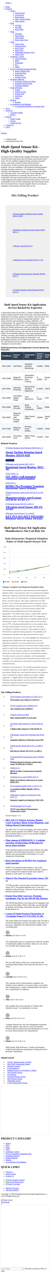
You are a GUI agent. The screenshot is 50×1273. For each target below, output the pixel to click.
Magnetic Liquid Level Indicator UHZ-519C (27, 800)
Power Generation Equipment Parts (23, 69)
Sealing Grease (20, 92)
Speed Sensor (20, 13)
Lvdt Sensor (19, 15)
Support (8, 117)
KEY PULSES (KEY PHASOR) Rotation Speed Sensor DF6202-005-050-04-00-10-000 (24, 518)
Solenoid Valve (20, 46)
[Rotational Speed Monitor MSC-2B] (20, 464)
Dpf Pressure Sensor (14, 1072)
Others (17, 67)
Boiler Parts (19, 75)
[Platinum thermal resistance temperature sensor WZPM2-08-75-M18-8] (27, 759)
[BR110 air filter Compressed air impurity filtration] (15, 768)
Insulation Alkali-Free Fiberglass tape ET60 (26, 740)
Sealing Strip (19, 94)
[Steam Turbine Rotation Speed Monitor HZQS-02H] (24, 448)
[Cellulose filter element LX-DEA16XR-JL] (27, 726)
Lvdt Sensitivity (13, 1068)
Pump (12, 32)
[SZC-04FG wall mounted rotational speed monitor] (12, 474)
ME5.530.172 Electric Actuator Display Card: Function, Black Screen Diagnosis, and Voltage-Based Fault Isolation (27, 822)
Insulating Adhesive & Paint (25, 81)
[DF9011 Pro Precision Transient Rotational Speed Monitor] (11, 483)
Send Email (5, 1202)
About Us (9, 111)
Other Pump (19, 38)
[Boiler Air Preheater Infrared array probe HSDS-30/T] (24, 777)
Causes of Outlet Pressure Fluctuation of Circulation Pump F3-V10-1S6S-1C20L (25, 914)
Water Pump (19, 36)
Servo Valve (19, 48)
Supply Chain (15, 119)
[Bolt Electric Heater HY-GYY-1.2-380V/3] (27, 748)
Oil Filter (18, 25)
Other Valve (19, 54)
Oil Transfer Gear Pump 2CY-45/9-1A (24, 700)
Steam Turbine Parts (22, 71)
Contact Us (10, 125)
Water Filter (19, 30)
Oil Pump (18, 34)
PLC (16, 65)
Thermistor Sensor (14, 1081)
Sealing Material (16, 88)
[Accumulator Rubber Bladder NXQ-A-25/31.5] (26, 786)
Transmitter (19, 63)
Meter (17, 61)
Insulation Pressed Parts (23, 84)
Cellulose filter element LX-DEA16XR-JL (26, 729)
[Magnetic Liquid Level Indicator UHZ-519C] (27, 797)
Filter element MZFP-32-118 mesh (23, 718)
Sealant (17, 90)
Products (9, 9)
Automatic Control (17, 57)
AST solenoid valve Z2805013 (21, 709)
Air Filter (18, 27)
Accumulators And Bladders (20, 104)
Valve (12, 42)
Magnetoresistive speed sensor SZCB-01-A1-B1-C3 (24, 498)
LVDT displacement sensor (17, 1083)
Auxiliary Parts (20, 77)
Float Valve (19, 50)
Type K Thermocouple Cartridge (19, 1062)
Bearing (13, 100)
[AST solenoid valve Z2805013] (23, 706)
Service (13, 121)
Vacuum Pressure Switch (16, 1077)
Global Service (15, 123)
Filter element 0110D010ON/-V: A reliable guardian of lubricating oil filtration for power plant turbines (25, 843)
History (13, 115)
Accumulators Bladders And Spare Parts (29, 106)
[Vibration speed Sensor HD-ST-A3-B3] (20, 504)
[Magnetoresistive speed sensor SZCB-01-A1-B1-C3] (25, 495)
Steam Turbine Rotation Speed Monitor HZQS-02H (24, 454)
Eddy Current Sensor (22, 19)
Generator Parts (20, 73)
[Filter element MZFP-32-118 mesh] (19, 715)
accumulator (11, 1075)
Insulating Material (17, 79)
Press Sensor (19, 17)
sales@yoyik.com (12, 1188)
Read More (10, 460)
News (8, 108)
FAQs (8, 127)
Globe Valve (19, 44)
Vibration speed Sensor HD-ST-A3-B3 (24, 508)
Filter (12, 23)
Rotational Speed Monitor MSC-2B (25, 468)
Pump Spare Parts (21, 40)
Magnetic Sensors (13, 1066)
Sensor (12, 11)
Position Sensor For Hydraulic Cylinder (21, 1070)
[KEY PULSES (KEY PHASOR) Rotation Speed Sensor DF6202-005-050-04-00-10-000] (20, 513)
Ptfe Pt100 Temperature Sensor (18, 1064)
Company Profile (16, 113)
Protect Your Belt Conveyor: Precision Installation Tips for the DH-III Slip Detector (27, 897)
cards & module (21, 59)
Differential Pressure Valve (25, 52)
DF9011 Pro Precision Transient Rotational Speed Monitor (25, 487)
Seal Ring (18, 96)
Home (8, 7)
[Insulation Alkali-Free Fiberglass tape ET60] (27, 737)
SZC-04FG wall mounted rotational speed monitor (20, 477)
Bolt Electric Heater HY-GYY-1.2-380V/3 (26, 751)
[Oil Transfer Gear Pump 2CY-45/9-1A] (26, 697)
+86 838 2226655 (12, 1190)
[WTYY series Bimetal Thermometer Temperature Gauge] (20, 806)
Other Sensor (20, 21)
